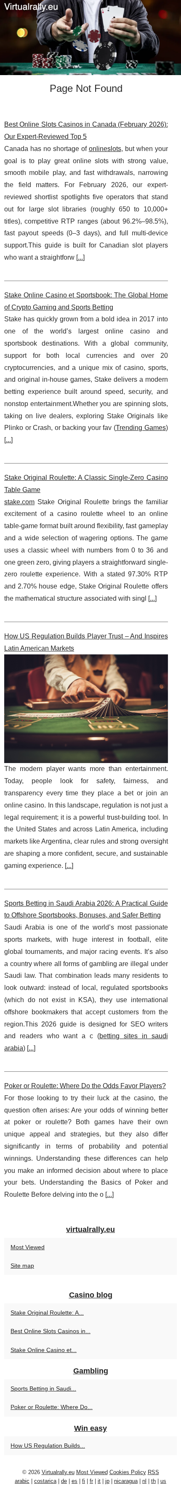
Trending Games (141, 427)
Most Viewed (28, 1247)
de (64, 1481)
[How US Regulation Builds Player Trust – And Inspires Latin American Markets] (86, 708)
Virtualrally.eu (58, 1472)
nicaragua (126, 1481)
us (163, 1481)
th (153, 1481)
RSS (153, 1472)
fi (83, 1481)
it (99, 1481)
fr (91, 1481)
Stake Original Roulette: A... (47, 1312)
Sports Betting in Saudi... (43, 1388)
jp (107, 1481)
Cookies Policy (127, 1472)
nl (144, 1481)
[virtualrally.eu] (90, 37)
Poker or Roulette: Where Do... (52, 1407)
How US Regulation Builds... (48, 1445)
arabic (22, 1481)
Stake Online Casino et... (44, 1350)
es (74, 1481)
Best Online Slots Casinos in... (50, 1331)
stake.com (19, 501)
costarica (45, 1481)
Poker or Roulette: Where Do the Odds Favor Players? (85, 1085)
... (80, 257)
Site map (22, 1265)
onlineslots (105, 148)
